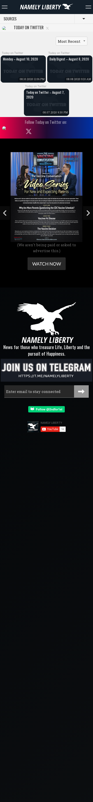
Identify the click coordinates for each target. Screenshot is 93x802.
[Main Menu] (4, 7)
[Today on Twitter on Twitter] (47, 28)
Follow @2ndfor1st (48, 409)
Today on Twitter (28, 28)
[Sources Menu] (88, 7)
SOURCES (10, 19)
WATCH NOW (46, 263)
